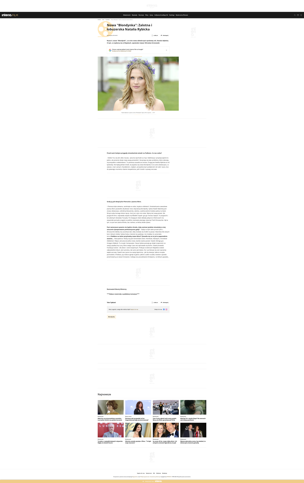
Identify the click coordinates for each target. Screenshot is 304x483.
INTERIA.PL (169, 476)
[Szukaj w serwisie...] (294, 15)
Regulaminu (135, 476)
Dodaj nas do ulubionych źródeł (127, 51)
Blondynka (111, 317)
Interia (99, 19)
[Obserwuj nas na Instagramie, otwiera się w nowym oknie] (166, 309)
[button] (127, 15)
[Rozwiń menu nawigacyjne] (301, 15)
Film (103, 19)
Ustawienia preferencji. (155, 476)
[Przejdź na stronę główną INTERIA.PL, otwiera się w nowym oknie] (7, 15)
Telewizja (108, 19)
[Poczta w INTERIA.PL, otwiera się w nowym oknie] (298, 15)
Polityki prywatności (144, 476)
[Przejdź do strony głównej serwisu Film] (15, 15)
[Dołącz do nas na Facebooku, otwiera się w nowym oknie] (164, 309)
